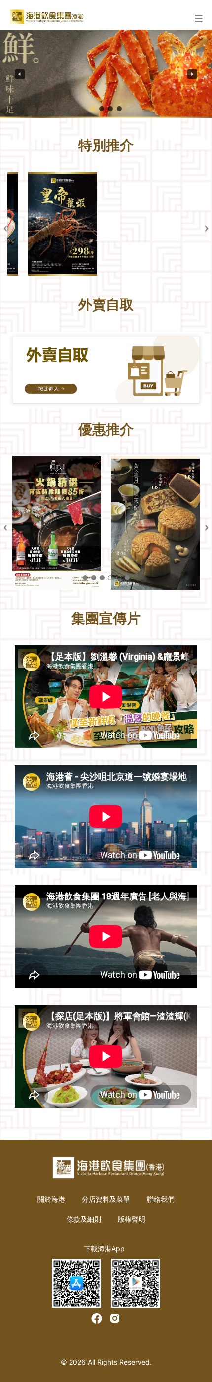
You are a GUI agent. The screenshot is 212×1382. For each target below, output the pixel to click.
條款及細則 (84, 1219)
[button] (20, 74)
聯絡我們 (161, 1199)
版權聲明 (131, 1219)
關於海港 (51, 1199)
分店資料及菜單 (106, 1199)
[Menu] (197, 18)
